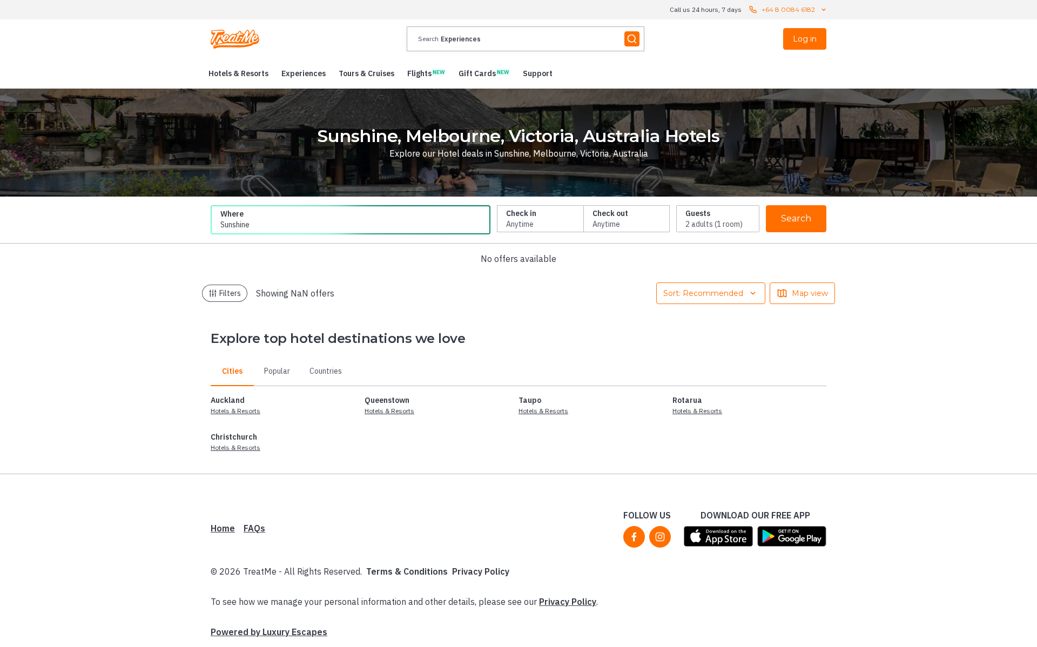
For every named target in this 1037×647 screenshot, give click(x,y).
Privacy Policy (480, 571)
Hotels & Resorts (235, 411)
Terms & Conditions (407, 571)
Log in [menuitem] (805, 39)
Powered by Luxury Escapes (269, 631)
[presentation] (525, 39)
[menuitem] (238, 73)
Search (796, 218)
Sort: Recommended (703, 293)
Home (223, 528)
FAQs (254, 528)
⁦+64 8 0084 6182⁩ (788, 9)
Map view (810, 293)
